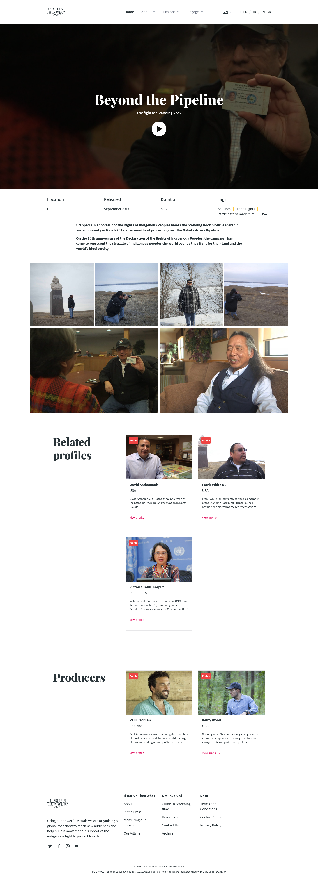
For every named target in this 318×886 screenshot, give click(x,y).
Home (129, 11)
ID (254, 11)
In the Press (132, 812)
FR (245, 11)
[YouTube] (77, 846)
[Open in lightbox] (62, 294)
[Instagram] (68, 846)
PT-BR (266, 11)
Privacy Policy (210, 825)
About (128, 803)
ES (236, 11)
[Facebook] (59, 846)
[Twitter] (50, 846)
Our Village (132, 833)
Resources (170, 817)
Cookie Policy (210, 817)
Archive (167, 833)
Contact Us (170, 825)
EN (225, 11)
